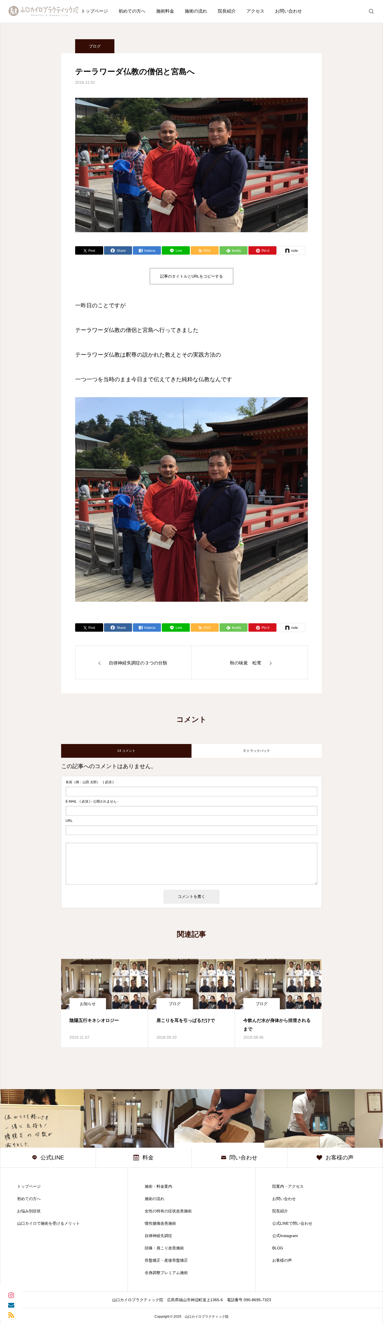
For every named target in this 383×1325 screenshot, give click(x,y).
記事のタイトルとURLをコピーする (191, 276)
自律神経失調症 (158, 1236)
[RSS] (11, 1314)
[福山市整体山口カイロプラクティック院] (43, 11)
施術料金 (165, 11)
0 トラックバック (257, 751)
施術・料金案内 (158, 1186)
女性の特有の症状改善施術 (168, 1211)
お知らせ (88, 1003)
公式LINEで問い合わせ (292, 1223)
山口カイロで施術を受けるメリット (48, 1223)
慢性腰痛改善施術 (160, 1223)
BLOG (277, 1248)
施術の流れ (196, 11)
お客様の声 (282, 1260)
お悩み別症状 (29, 1211)
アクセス (255, 11)
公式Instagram (285, 1236)
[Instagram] (11, 1295)
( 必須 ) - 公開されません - (92, 801)
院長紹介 (227, 11)
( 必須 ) (90, 782)
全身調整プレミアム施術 (166, 1273)
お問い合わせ (288, 11)
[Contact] (11, 1305)
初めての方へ (132, 11)
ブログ (95, 46)
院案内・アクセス (288, 1186)
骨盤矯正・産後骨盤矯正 (166, 1260)
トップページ (94, 11)
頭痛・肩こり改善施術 (164, 1248)
